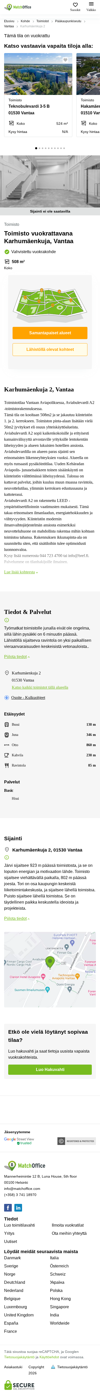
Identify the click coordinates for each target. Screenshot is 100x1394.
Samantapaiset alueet (50, 333)
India (54, 1315)
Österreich (59, 1266)
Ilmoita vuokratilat (68, 1225)
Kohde (25, 21)
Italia (54, 1258)
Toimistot (42, 21)
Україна (57, 1282)
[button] (67, 60)
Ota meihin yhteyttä (69, 1233)
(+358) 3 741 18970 (20, 1195)
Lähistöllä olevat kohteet (50, 349)
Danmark (12, 1258)
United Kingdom (19, 1315)
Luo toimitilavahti (19, 1225)
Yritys (9, 1233)
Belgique (12, 1299)
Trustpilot (11, 1109)
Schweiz (58, 1274)
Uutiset (10, 1241)
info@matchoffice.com (22, 1189)
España (11, 1323)
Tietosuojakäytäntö (19, 1357)
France (10, 1331)
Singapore (59, 1307)
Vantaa (9, 26)
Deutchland (14, 1282)
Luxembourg (15, 1307)
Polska (56, 1290)
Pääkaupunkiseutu (68, 21)
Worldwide (59, 1323)
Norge (9, 1274)
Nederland (13, 1290)
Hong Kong (60, 1299)
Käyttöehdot (49, 1357)
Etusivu (9, 21)
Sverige (11, 1266)
